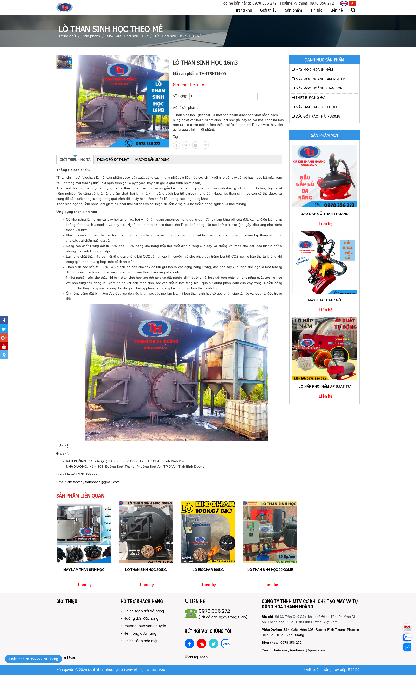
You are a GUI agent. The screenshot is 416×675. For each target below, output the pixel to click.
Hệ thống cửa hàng (139, 634)
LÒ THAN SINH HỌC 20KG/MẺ (270, 570)
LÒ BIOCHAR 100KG (208, 570)
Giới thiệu (268, 10)
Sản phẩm (293, 10)
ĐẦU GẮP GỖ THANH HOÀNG (325, 214)
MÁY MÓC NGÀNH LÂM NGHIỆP (320, 79)
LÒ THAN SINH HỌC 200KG (146, 570)
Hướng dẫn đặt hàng (140, 619)
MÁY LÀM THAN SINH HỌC (316, 107)
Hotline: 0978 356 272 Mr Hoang (33, 658)
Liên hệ (336, 10)
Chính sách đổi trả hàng (143, 611)
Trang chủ (243, 10)
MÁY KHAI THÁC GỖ (324, 300)
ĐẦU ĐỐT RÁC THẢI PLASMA (317, 117)
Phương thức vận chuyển (144, 626)
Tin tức (316, 10)
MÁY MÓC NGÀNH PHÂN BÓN (319, 88)
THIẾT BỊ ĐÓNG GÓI (310, 98)
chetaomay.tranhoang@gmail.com (93, 482)
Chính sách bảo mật (140, 641)
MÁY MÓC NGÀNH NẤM (314, 70)
